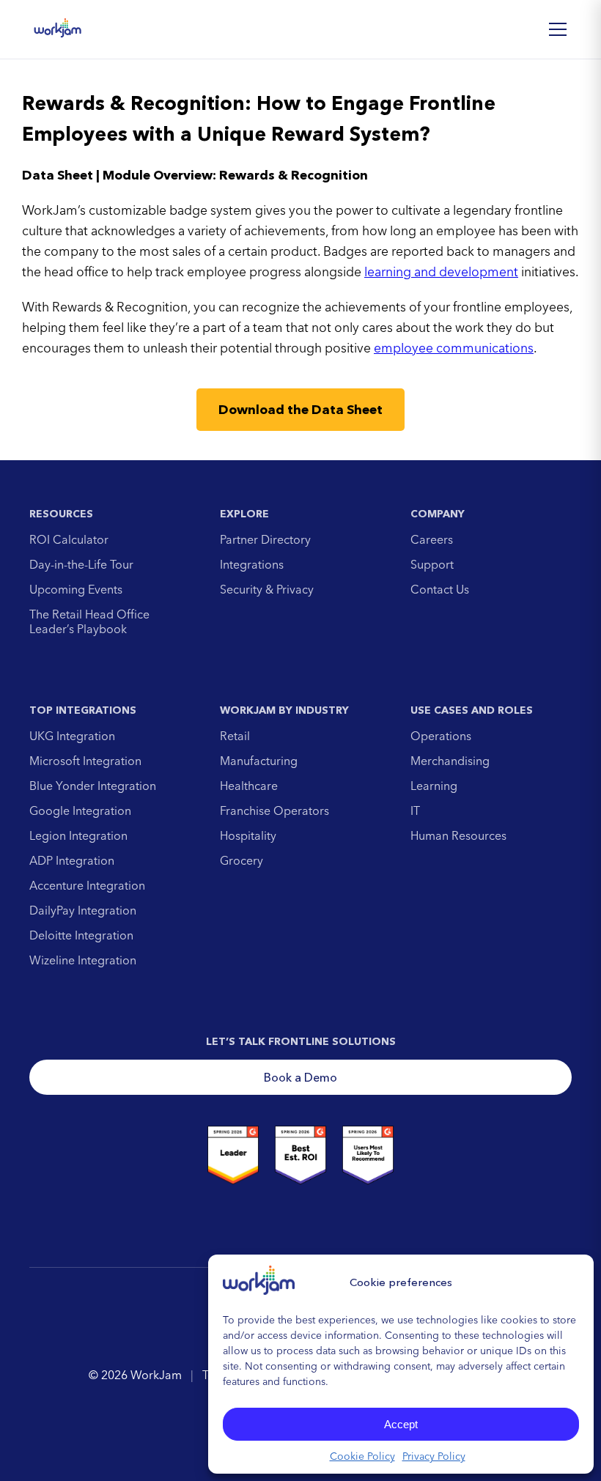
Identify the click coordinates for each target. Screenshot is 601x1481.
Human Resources (458, 835)
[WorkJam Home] (58, 29)
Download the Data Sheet (300, 409)
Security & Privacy (267, 589)
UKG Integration (72, 735)
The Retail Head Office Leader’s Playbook (89, 621)
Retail (235, 735)
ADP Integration (71, 860)
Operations (440, 735)
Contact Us (439, 589)
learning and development (441, 271)
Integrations (252, 564)
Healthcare (249, 785)
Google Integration (80, 810)
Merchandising (450, 760)
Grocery (241, 860)
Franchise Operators (274, 810)
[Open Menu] (557, 29)
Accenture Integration (87, 885)
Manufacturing (259, 760)
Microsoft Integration (85, 760)
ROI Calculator (68, 539)
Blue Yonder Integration (92, 785)
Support (432, 564)
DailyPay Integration (82, 910)
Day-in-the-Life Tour (81, 564)
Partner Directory (265, 539)
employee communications (454, 347)
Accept (401, 1424)
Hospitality (248, 835)
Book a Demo (300, 1077)
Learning (433, 785)
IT (415, 810)
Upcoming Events (75, 589)
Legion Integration (78, 835)
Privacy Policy (433, 1456)
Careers (431, 539)
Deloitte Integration (81, 935)
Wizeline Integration (82, 960)
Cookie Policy (362, 1456)
